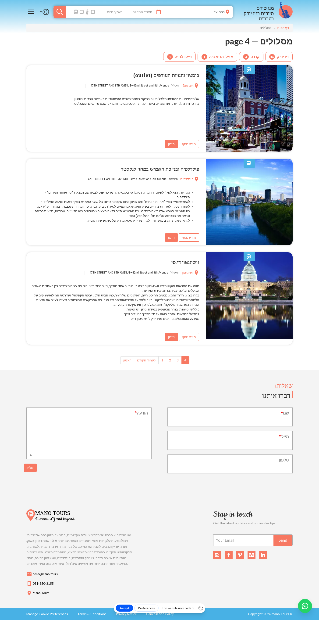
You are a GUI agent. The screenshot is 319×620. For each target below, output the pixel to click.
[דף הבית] (286, 12)
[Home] (30, 515)
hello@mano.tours (42, 574)
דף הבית (283, 28)
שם (286, 412)
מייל (285, 436)
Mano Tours (52, 512)
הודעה (142, 412)
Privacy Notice (126, 614)
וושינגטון (188, 272)
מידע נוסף (189, 144)
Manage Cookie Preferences (47, 614)
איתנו (276, 395)
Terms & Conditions (91, 614)
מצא (59, 12)
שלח (30, 468)
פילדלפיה (187, 179)
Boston (188, 85)
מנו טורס (265, 7)
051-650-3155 (40, 583)
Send (283, 540)
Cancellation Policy (160, 614)
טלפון (284, 459)
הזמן (171, 144)
